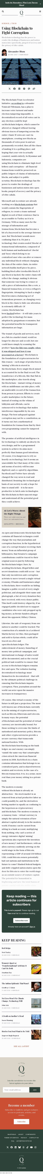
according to (17, 103)
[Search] (3, 11)
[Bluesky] (19, 1147)
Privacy (24, 1137)
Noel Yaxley (6, 952)
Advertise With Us (24, 1141)
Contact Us (34, 1137)
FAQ (12, 1141)
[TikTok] (27, 1147)
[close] (40, 4)
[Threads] (23, 1147)
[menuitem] (12, 1134)
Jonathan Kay (7, 973)
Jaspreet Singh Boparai (10, 1036)
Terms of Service (11, 1137)
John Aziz (5, 1005)
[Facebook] (11, 1147)
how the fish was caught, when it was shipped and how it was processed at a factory (21, 351)
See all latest (21, 1046)
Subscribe (21, 1122)
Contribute (30, 1134)
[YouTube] (31, 1147)
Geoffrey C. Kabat (8, 988)
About (20, 1134)
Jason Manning (7, 1020)
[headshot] (4, 52)
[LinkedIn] (15, 1147)
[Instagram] (35, 1147)
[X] (7, 1147)
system (24, 204)
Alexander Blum (16, 51)
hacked (10, 313)
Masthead (12, 1134)
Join (34, 1090)
